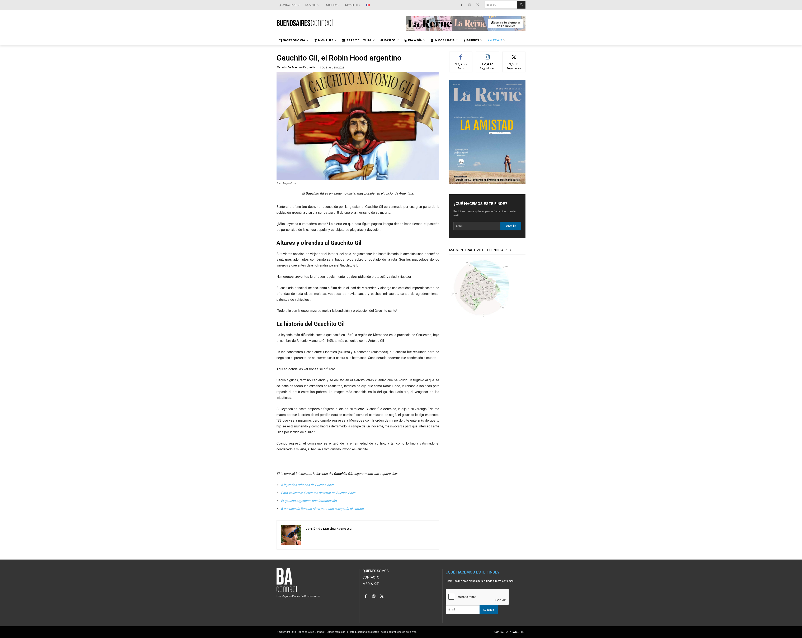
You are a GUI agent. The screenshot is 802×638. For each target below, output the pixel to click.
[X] (477, 5)
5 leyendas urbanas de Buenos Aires (307, 485)
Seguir (487, 54)
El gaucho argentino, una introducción (309, 501)
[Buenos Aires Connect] (336, 22)
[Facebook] (461, 5)
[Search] (521, 5)
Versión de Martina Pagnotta (296, 67)
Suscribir (511, 225)
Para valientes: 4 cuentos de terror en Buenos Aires (318, 493)
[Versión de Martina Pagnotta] (291, 535)
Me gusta (460, 54)
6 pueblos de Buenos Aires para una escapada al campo (322, 509)
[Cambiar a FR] (368, 5)
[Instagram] (469, 5)
